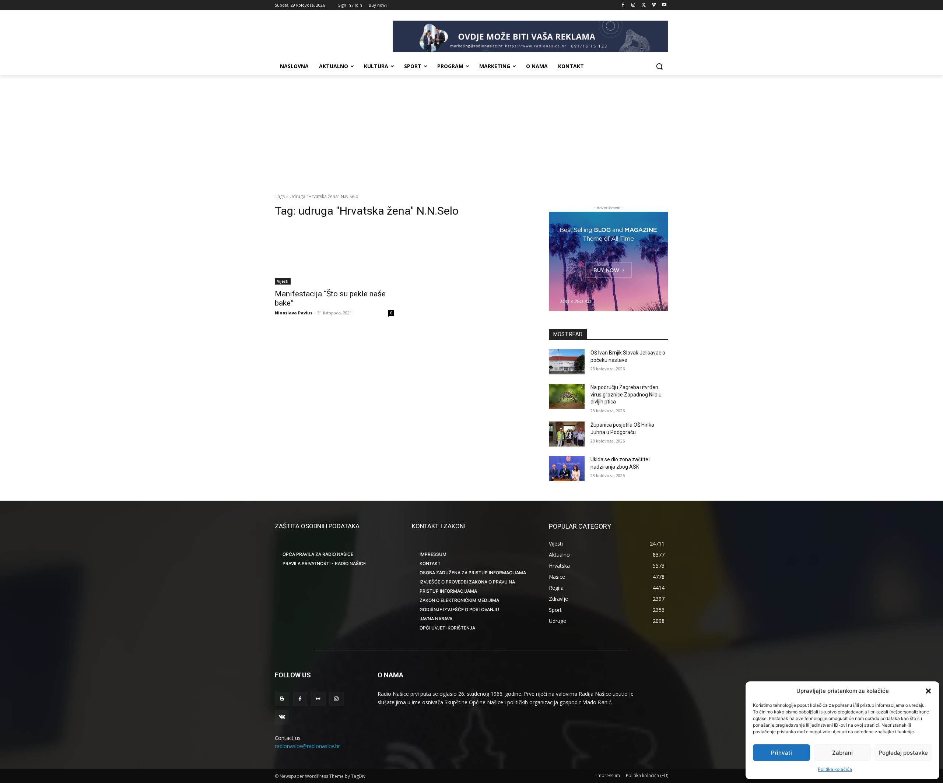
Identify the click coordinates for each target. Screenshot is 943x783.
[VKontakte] (282, 717)
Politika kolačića (835, 769)
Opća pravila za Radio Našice (318, 554)
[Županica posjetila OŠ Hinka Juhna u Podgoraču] (567, 434)
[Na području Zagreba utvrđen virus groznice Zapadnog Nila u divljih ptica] (567, 396)
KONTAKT (430, 563)
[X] (643, 5)
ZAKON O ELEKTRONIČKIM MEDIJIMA (459, 600)
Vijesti (282, 281)
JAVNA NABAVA (436, 618)
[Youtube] (664, 5)
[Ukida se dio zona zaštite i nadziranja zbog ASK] (567, 468)
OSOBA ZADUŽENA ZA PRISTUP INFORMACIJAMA (473, 572)
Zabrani (842, 752)
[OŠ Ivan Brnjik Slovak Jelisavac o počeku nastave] (567, 361)
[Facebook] (623, 5)
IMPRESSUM (433, 554)
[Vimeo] (653, 5)
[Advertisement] (471, 130)
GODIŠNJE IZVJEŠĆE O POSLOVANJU (459, 609)
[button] (928, 691)
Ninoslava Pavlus (293, 312)
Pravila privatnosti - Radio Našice (324, 563)
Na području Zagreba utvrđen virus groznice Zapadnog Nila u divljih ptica (626, 394)
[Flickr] (318, 699)
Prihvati (781, 752)
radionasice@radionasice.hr (307, 746)
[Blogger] (282, 699)
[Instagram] (633, 5)
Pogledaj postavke (903, 752)
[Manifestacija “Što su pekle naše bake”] (334, 255)
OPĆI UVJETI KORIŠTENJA (447, 628)
